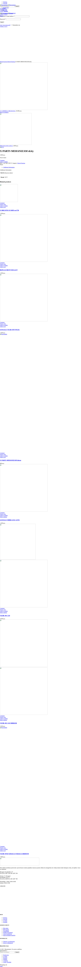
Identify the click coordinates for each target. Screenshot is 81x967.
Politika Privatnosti (8, 932)
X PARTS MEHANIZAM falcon (10, 460)
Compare (5, 960)
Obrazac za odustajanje (9, 941)
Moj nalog (5, 928)
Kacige (5, 61)
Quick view (3, 204)
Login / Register (7, 962)
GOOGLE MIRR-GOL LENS (10, 520)
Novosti (5, 919)
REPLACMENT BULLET (9, 270)
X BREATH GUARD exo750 (9, 210)
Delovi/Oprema (11, 61)
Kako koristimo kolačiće (9, 935)
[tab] (42, 167)
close (1, 966)
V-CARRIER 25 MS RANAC (8, 111)
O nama (5, 920)
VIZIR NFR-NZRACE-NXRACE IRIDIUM (14, 854)
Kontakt (5, 922)
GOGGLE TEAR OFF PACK (10, 330)
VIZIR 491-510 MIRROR (8, 723)
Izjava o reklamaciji (8, 943)
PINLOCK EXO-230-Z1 (6, 145)
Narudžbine (6, 931)
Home (1, 61)
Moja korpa (6, 929)
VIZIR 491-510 (5, 615)
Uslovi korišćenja (7, 934)
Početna (5, 917)
